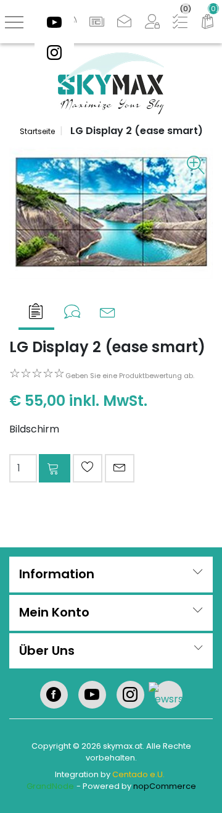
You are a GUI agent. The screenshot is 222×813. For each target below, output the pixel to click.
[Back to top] (197, 788)
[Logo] (111, 82)
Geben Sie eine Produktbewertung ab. (129, 376)
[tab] (36, 313)
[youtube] (54, 21)
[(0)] (207, 21)
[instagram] (54, 51)
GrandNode (50, 786)
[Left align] (96, 21)
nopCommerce (164, 786)
